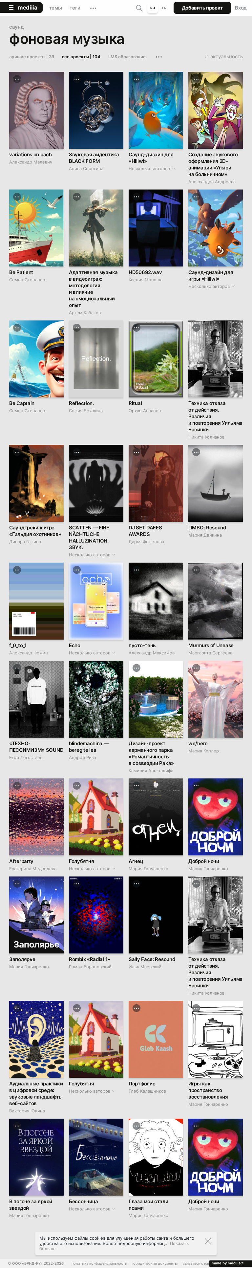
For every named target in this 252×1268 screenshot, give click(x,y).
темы (55, 8)
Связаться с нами (198, 1263)
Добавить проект (202, 8)
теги (75, 8)
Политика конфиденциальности (99, 1263)
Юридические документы (155, 1263)
